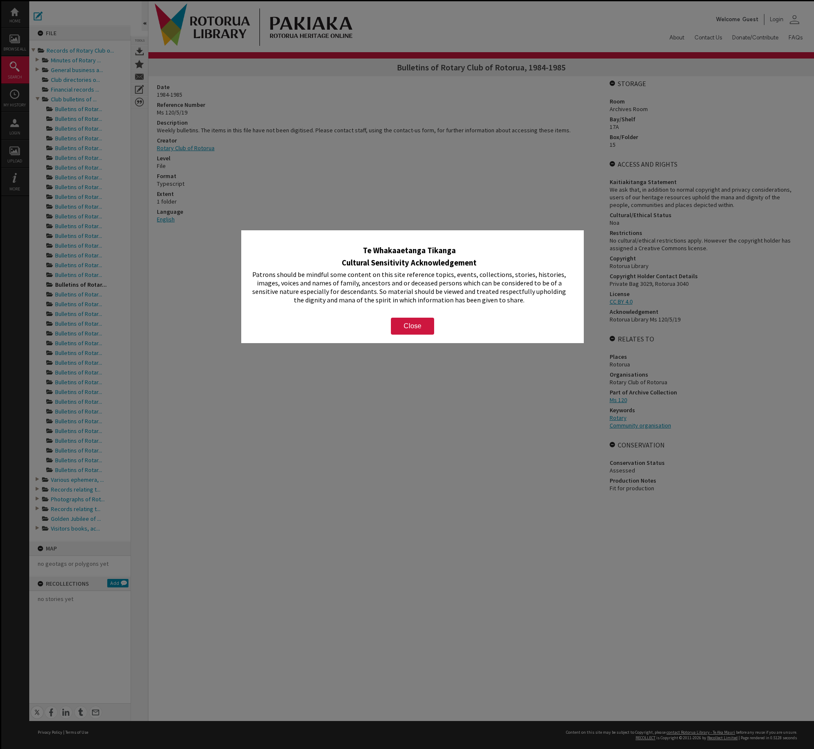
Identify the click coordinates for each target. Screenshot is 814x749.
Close (412, 326)
